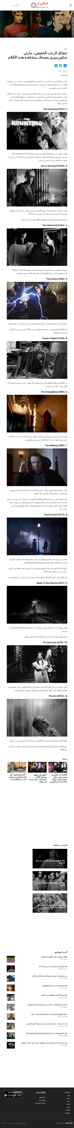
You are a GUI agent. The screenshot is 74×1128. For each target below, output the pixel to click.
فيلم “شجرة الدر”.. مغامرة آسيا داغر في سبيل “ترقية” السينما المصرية (46, 1024)
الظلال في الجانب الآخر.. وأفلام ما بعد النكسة (54, 957)
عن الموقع (42, 1097)
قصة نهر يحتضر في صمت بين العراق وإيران (54, 985)
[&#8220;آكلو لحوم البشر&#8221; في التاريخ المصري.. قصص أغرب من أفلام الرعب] (16, 767)
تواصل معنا (42, 1100)
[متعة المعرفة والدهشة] (43, 5)
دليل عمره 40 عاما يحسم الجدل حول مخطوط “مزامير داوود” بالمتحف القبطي (44, 1043)
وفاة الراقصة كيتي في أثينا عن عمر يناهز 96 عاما (50, 861)
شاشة (65, 49)
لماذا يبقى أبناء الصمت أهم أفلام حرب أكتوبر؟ (51, 884)
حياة (69, 1095)
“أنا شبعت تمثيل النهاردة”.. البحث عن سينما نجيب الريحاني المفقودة (51, 906)
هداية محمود (64, 75)
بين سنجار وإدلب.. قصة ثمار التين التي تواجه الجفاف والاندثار (49, 976)
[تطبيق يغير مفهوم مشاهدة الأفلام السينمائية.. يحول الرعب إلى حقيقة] (37, 767)
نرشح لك (67, 1113)
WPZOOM (69, 1123)
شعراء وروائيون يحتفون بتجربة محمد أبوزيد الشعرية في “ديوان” (49, 1014)
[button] (37, 131)
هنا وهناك (67, 1092)
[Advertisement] (37, 810)
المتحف (68, 1110)
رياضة (68, 1098)
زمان (68, 1101)
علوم (68, 1107)
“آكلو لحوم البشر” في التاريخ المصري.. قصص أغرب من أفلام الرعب (17, 777)
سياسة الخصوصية (40, 1103)
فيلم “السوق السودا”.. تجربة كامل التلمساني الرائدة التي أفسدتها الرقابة (46, 1033)
